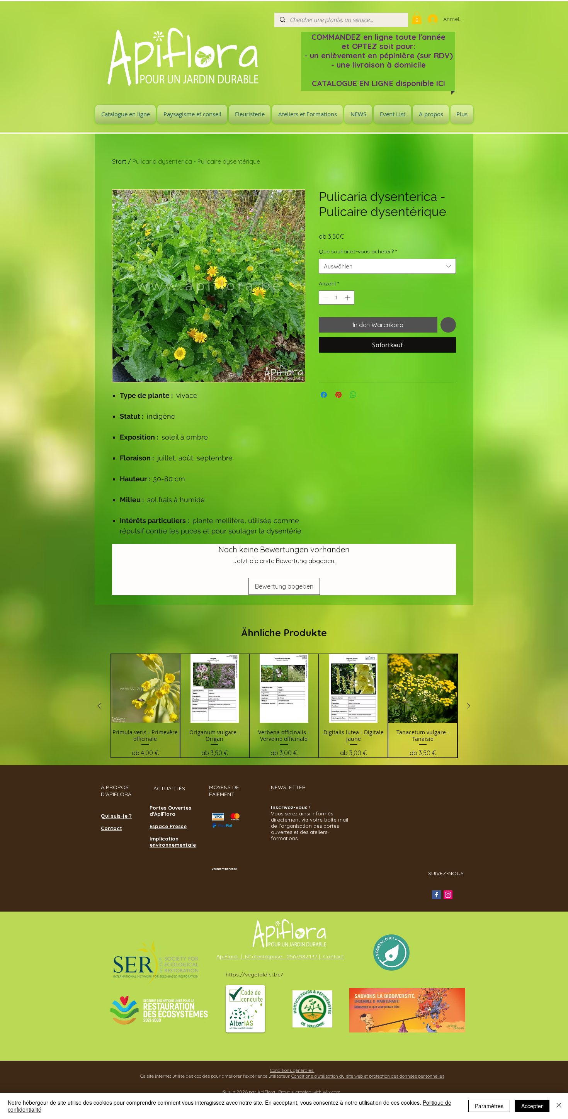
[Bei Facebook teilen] (323, 394)
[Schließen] (558, 1106)
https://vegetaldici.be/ (254, 974)
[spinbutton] (337, 297)
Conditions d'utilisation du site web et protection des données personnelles (367, 1076)
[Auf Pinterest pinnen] (338, 394)
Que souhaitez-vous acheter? (358, 251)
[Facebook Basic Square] (436, 894)
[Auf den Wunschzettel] (448, 325)
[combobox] (387, 266)
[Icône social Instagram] (448, 894)
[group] (284, 705)
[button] (417, 18)
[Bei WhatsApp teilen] (353, 394)
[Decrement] (325, 297)
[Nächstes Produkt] (468, 705)
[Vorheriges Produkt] (99, 705)
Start (119, 161)
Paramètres (489, 1106)
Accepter (532, 1106)
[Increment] (348, 297)
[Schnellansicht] (145, 688)
